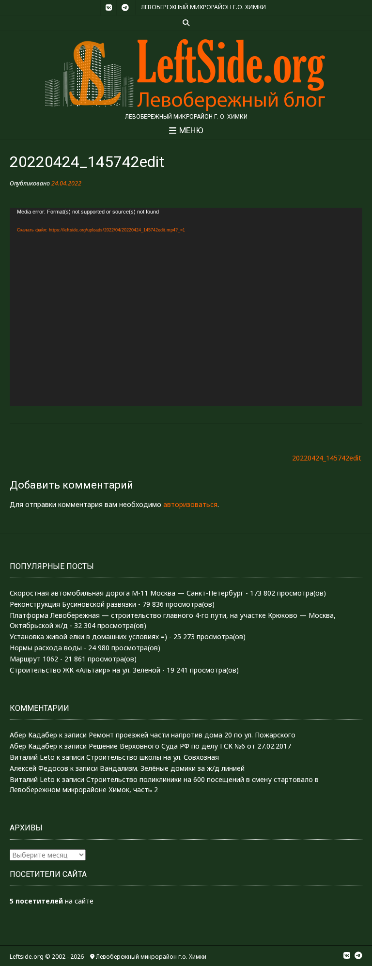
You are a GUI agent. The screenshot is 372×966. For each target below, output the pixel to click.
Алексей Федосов (39, 768)
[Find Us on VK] (108, 7)
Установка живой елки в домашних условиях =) (88, 636)
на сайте (51, 900)
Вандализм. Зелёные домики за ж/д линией (172, 768)
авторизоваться (190, 504)
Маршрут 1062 (34, 658)
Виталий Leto (32, 757)
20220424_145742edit (326, 457)
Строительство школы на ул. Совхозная (152, 757)
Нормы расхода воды (46, 647)
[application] (186, 307)
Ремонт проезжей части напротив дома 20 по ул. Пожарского (192, 734)
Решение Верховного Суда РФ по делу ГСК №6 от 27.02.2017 (190, 746)
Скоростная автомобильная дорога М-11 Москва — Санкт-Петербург (127, 593)
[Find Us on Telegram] (125, 7)
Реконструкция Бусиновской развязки (73, 604)
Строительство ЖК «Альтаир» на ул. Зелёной (85, 670)
